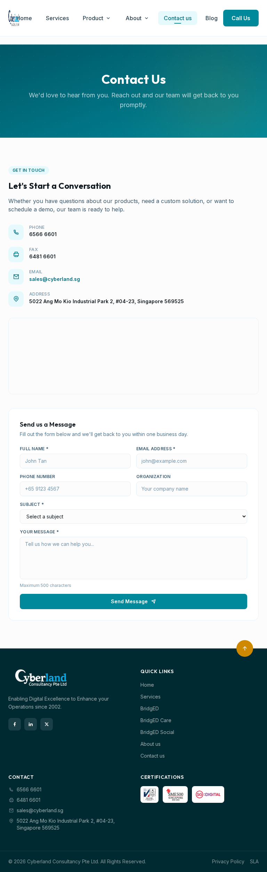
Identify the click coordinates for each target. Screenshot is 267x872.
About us (150, 744)
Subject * (32, 504)
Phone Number (37, 476)
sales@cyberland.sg (54, 279)
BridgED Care (155, 720)
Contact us (178, 18)
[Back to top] (244, 648)
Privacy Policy (228, 861)
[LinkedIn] (30, 724)
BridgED (149, 708)
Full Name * (34, 448)
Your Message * (39, 531)
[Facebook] (14, 724)
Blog (211, 18)
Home (24, 18)
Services (57, 18)
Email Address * (156, 448)
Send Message (129, 601)
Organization (153, 476)
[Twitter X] (46, 724)
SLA (254, 861)
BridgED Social (157, 732)
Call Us (241, 18)
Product (93, 18)
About (133, 18)
